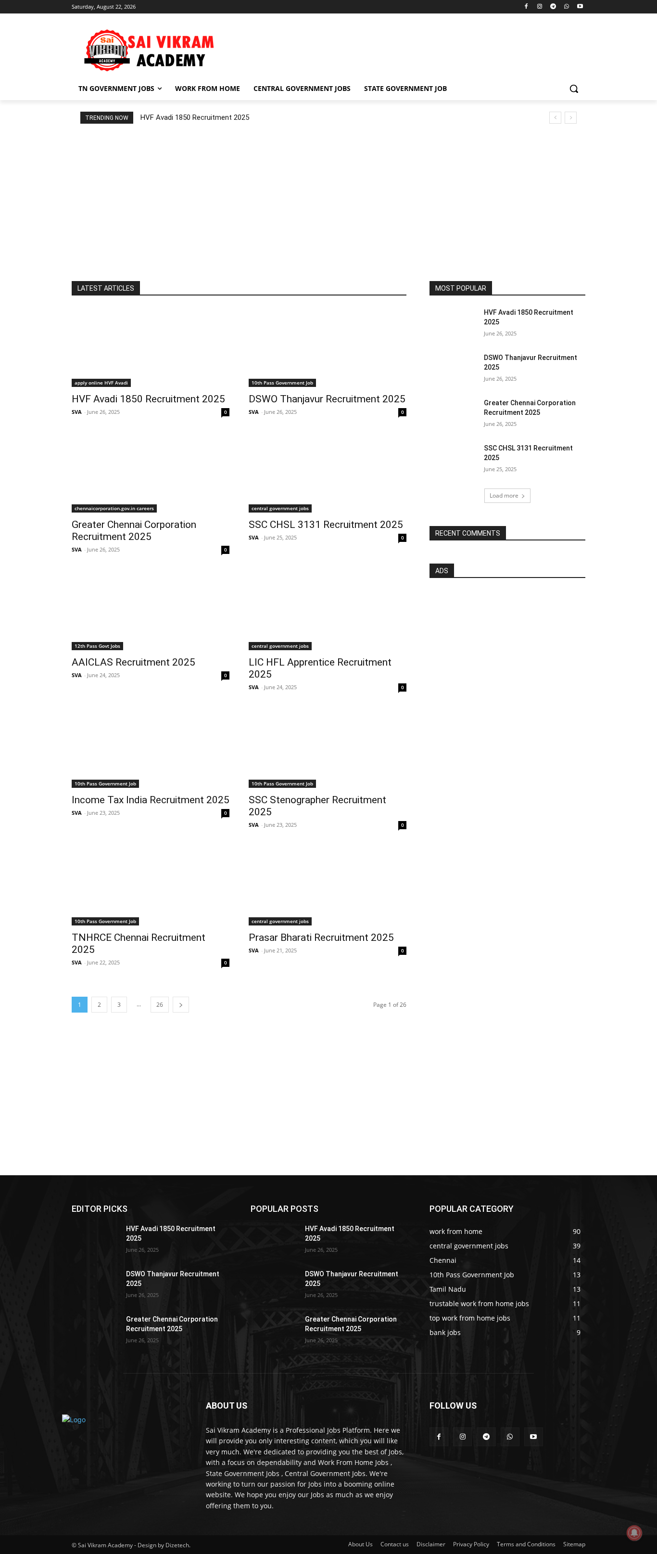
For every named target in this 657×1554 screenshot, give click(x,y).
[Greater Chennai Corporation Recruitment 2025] (150, 473)
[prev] (555, 118)
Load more (504, 495)
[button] (573, 88)
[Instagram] (539, 7)
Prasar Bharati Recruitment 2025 (321, 937)
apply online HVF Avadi (101, 382)
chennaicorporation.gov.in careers (114, 508)
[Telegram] (553, 7)
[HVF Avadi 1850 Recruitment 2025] (150, 347)
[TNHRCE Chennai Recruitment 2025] (150, 886)
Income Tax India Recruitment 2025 (150, 800)
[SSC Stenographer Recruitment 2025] (327, 748)
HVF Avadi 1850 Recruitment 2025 (194, 117)
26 (159, 1005)
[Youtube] (579, 7)
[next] (571, 118)
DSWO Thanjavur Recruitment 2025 (327, 399)
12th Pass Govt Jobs (97, 645)
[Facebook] (526, 7)
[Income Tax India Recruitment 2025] (150, 748)
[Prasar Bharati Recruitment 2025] (327, 886)
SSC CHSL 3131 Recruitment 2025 (326, 524)
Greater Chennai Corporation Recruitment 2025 (134, 530)
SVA (77, 411)
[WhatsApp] (566, 7)
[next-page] (181, 1005)
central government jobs (280, 508)
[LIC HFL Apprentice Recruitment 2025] (327, 610)
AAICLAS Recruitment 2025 (133, 662)
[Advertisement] (401, 48)
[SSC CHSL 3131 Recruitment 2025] (327, 473)
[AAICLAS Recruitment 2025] (150, 610)
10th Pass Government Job (282, 382)
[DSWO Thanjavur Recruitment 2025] (327, 347)
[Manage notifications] (634, 1533)
